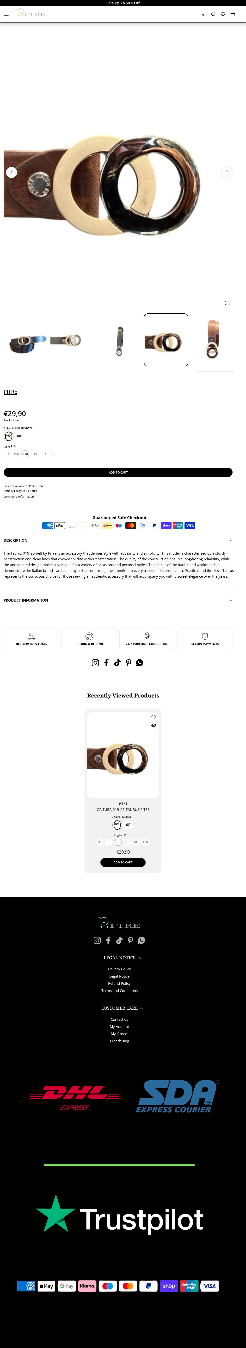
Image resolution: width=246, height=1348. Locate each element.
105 (43, 454)
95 (7, 454)
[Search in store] (213, 14)
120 (52, 454)
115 (34, 454)
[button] (227, 172)
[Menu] (6, 14)
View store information (19, 496)
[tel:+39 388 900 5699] (204, 14)
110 (25, 454)
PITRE (10, 391)
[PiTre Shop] (31, 12)
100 (16, 454)
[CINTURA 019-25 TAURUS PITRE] (123, 755)
